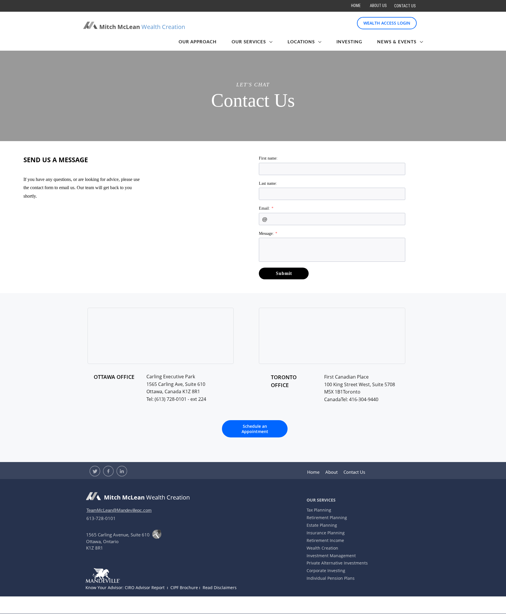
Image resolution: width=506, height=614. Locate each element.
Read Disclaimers (220, 587)
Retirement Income (325, 540)
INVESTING (349, 42)
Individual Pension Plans (331, 578)
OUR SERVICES (249, 42)
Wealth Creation (322, 548)
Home (313, 472)
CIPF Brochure (184, 587)
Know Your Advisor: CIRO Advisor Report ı (128, 587)
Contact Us (354, 472)
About (331, 472)
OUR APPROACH (198, 42)
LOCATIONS (302, 42)
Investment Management (331, 555)
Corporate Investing (326, 570)
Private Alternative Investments (337, 563)
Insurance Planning (326, 533)
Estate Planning (322, 525)
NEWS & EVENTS (397, 42)
